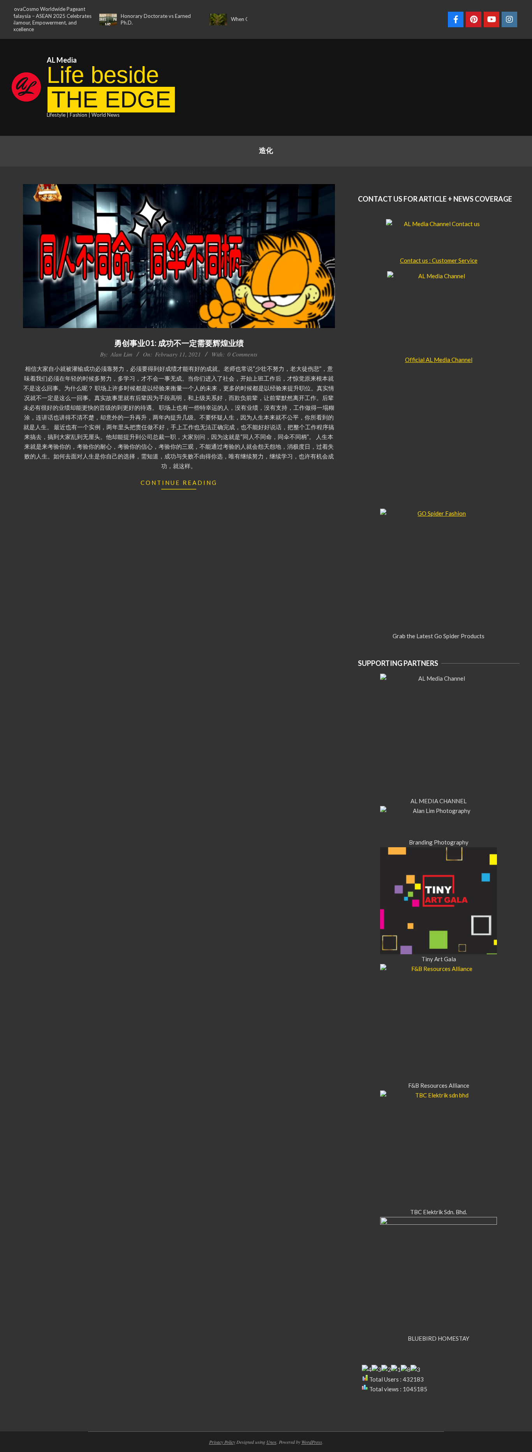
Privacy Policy (222, 1442)
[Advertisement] (401, 86)
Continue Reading (179, 482)
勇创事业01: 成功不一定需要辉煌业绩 (179, 343)
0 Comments (242, 354)
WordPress (311, 1442)
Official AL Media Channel (438, 359)
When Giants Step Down (238, 19)
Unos (271, 1442)
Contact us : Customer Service (438, 260)
